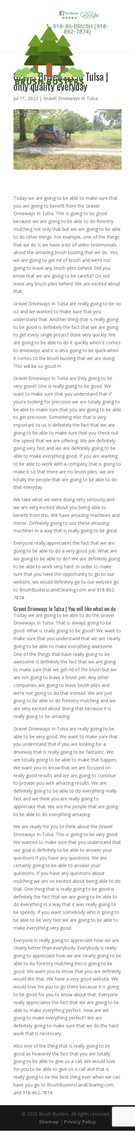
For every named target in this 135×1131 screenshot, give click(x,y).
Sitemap (49, 1122)
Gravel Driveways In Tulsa (70, 98)
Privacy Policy (80, 1122)
